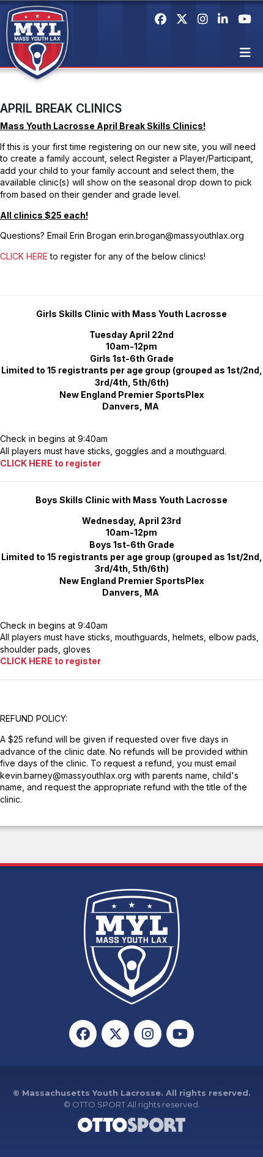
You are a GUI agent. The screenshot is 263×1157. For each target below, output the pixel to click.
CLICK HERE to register (50, 463)
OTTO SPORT (98, 1104)
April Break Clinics (61, 108)
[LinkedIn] (223, 19)
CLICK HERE (24, 256)
